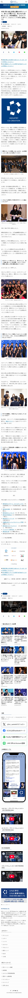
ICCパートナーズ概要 (7, 967)
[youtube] (15, 990)
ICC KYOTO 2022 (6, 24)
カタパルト (5, 944)
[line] (14, 990)
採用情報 (5, 970)
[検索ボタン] (2, 2)
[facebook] (10, 990)
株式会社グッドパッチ (8, 518)
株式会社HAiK (6, 509)
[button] (3, 52)
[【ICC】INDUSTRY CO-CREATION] (14, 2)
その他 (4, 956)
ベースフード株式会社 (8, 529)
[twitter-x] (12, 990)
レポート (4, 22)
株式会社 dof (6, 531)
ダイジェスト (6, 935)
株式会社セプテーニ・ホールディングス (13, 504)
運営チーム (10, 26)
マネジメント (6, 947)
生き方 (4, 953)
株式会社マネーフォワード (10, 526)
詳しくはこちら (14, 7)
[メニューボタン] (26, 2)
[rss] (17, 990)
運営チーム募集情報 (7, 976)
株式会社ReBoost (7, 515)
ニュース (5, 941)
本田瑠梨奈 (4, 26)
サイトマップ (6, 982)
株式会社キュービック (8, 513)
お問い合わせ (6, 985)
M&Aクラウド (9, 421)
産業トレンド (6, 950)
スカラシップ (13, 24)
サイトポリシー (6, 979)
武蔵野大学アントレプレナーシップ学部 (13, 522)
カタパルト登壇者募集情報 (9, 973)
